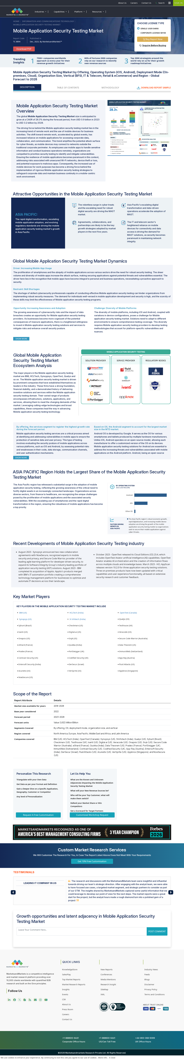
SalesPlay (66, 974)
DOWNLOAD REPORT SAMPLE (156, 87)
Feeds (147, 974)
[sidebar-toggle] (169, 3)
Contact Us (146, 3)
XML (103, 994)
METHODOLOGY (110, 87)
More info (102, 1057)
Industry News (151, 969)
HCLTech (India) (77, 612)
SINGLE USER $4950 (149, 28)
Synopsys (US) (25, 619)
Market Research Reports (73, 984)
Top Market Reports (71, 979)
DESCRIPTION (27, 87)
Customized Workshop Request (92, 814)
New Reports (106, 969)
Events (65, 994)
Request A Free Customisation (38, 814)
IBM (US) (23, 612)
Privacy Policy (150, 989)
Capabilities (61, 11)
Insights (66, 989)
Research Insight (108, 984)
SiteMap (104, 989)
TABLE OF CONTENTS (68, 87)
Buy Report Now (153, 39)
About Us (122, 3)
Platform (80, 11)
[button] (13, 892)
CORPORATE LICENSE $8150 (153, 33)
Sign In (178, 3)
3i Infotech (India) (78, 619)
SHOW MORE (21, 338)
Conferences (106, 974)
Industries (42, 11)
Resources (99, 11)
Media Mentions (108, 979)
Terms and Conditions (154, 994)
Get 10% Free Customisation (92, 861)
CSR (64, 999)
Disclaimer (149, 984)
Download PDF (24, 49)
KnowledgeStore (69, 969)
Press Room (67, 1009)
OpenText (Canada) (128, 612)
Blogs (147, 979)
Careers (134, 3)
